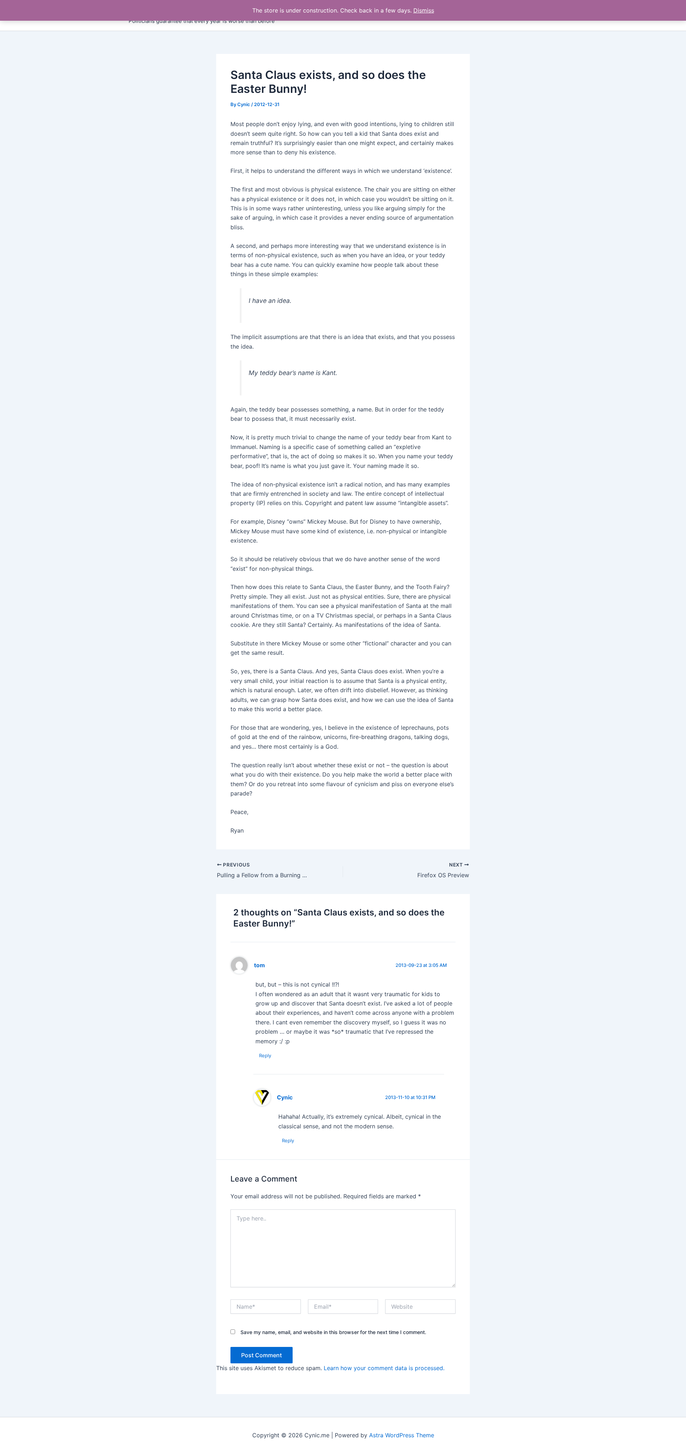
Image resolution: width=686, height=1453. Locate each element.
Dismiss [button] (423, 10)
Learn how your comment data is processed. (384, 1368)
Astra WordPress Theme (401, 1435)
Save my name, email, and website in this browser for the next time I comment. (333, 1332)
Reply (265, 1055)
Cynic (285, 1097)
